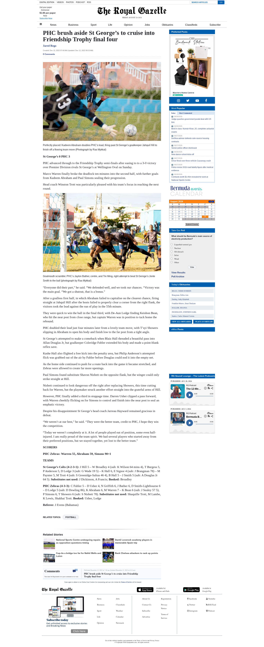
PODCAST (80, 2)
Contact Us (146, 604)
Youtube (211, 598)
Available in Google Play (206, 589)
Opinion (128, 25)
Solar (176, 255)
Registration (166, 598)
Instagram (193, 610)
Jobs (147, 25)
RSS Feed (212, 604)
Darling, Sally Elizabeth (180, 299)
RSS (89, 2)
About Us (146, 598)
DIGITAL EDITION (47, 2)
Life (110, 25)
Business (73, 25)
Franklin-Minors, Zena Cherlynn (184, 303)
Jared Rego (49, 45)
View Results (178, 272)
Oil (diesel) (178, 251)
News (53, 25)
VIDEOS (60, 2)
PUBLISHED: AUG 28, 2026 (181, 381)
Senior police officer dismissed (184, 148)
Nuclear (177, 248)
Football (70, 517)
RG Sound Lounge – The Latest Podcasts (193, 376)
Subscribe (215, 25)
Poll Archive (177, 276)
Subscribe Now (46, 18)
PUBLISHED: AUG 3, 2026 (181, 409)
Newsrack (120, 622)
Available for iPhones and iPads (162, 589)
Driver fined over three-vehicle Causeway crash (191, 161)
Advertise (146, 616)
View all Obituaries (181, 321)
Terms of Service (126, 582)
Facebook (192, 598)
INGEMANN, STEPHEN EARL (184, 312)
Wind (176, 258)
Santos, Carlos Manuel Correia (183, 316)
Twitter (192, 604)
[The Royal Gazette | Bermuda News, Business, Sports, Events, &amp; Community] (132, 11)
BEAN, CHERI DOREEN (181, 291)
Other (176, 262)
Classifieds (191, 25)
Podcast (211, 610)
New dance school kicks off (182, 154)
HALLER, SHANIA (179, 307)
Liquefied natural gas (183, 244)
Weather (119, 610)
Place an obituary (204, 321)
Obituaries (167, 25)
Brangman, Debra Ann (180, 295)
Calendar (119, 616)
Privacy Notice (164, 606)
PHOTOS (70, 2)
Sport (93, 25)
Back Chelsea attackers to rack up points (136, 553)
